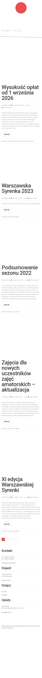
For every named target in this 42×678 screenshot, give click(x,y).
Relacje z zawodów (13, 217)
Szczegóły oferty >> (7, 612)
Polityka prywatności (7, 628)
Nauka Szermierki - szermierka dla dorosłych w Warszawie (18, 626)
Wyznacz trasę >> (7, 580)
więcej (6, 134)
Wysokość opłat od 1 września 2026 (20, 92)
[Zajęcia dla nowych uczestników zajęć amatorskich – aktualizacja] (21, 338)
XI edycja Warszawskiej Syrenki (17, 484)
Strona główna (6, 31)
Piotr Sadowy (7, 107)
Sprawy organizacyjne (27, 141)
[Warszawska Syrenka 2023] (18, 164)
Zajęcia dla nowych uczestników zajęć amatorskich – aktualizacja (18, 376)
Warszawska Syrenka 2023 (17, 188)
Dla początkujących (13, 141)
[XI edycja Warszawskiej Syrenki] (21, 454)
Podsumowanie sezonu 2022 (20, 270)
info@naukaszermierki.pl (9, 563)
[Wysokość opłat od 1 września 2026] (21, 62)
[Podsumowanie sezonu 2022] (21, 243)
